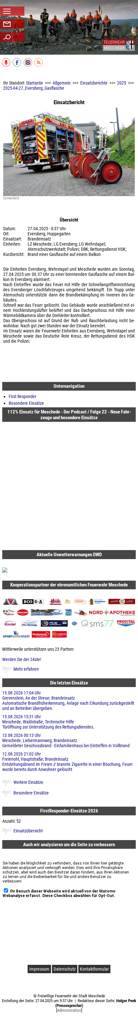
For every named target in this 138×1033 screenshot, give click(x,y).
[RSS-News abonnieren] (39, 65)
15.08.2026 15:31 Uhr (48, 721)
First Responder (22, 396)
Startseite (34, 83)
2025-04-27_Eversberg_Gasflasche (33, 88)
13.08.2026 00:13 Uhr (66, 740)
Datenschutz (65, 969)
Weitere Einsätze (28, 782)
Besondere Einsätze (26, 403)
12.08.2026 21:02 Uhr (67, 761)
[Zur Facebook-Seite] (17, 65)
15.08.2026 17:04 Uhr (68, 700)
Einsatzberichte (94, 83)
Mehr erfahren (26, 669)
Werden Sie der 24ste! (21, 659)
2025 (121, 83)
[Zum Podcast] (7, 65)
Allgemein (62, 83)
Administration (69, 1010)
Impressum (39, 969)
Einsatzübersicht (28, 830)
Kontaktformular (94, 969)
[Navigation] (119, 45)
